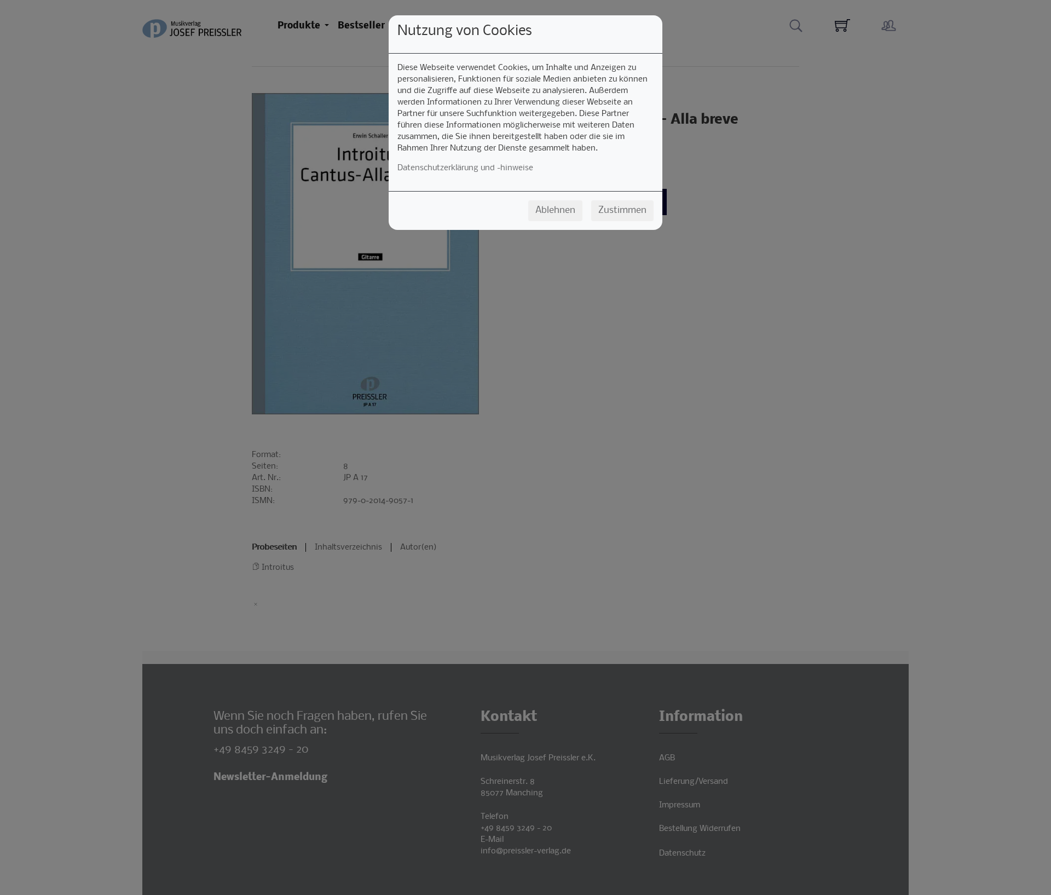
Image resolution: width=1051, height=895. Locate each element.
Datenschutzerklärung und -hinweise (465, 168)
